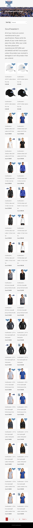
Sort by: (8, 22)
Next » (24, 519)
